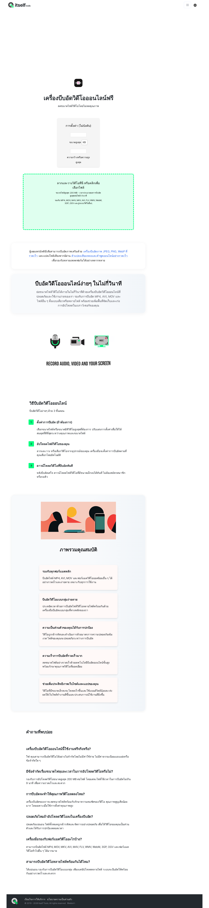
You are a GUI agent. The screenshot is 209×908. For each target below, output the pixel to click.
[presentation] (78, 202)
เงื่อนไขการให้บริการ (34, 899)
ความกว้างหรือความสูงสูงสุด (78, 160)
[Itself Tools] (78, 353)
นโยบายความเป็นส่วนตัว (59, 899)
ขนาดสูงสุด (75, 142)
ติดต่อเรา (71, 903)
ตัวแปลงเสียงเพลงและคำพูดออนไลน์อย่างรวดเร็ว (99, 255)
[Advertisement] (176, 118)
